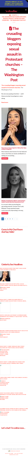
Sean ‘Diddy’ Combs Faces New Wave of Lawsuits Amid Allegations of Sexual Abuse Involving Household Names (13, 300)
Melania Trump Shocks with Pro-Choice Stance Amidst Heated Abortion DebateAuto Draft (13, 201)
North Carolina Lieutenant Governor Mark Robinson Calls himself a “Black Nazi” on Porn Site (14, 316)
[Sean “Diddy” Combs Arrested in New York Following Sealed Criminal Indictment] (5, 370)
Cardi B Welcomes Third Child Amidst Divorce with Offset (13, 378)
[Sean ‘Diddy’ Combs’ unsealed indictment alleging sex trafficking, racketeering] (5, 354)
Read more (4, 102)
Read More (4, 158)
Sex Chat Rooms (18, 453)
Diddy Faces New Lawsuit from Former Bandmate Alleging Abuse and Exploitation (13, 393)
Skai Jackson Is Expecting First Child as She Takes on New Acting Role (13, 148)
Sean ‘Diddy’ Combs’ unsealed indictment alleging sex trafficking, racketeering (12, 347)
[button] (26, 9)
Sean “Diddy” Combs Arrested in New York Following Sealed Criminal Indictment (12, 362)
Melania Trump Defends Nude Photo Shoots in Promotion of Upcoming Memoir (14, 331)
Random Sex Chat (14, 454)
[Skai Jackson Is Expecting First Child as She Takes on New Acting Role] (5, 276)
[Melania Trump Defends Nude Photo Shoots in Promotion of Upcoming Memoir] (5, 339)
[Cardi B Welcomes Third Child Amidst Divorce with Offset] (5, 385)
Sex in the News (9, 453)
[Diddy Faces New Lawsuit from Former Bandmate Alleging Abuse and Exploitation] (5, 401)
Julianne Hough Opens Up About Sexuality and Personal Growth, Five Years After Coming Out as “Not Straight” (14, 409)
